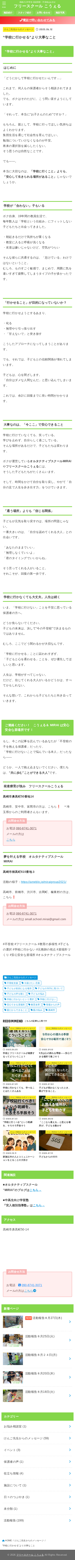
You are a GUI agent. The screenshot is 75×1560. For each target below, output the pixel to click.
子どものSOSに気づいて (50, 988)
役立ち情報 (13, 1473)
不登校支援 (12, 983)
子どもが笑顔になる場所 (19, 988)
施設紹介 (8, 13)
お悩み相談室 (15, 1426)
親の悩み (37, 1010)
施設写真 (60, 13)
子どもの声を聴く (16, 994)
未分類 (10, 1508)
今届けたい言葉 (32, 983)
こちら (10, 839)
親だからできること (17, 1010)
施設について (15, 1485)
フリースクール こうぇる (37, 6)
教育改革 (35, 1004)
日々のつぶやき (16, 1497)
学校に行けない (48, 999)
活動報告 (14, 1520)
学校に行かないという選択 (20, 999)
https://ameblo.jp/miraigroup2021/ (43, 881)
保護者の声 (13, 1461)
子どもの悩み (37, 994)
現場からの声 (53, 1004)
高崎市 (51, 1010)
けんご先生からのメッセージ (18, 29)
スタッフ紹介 (24, 13)
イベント (12, 1450)
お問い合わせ (43, 13)
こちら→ (35, 1190)
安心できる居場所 (16, 1004)
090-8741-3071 (26, 828)
